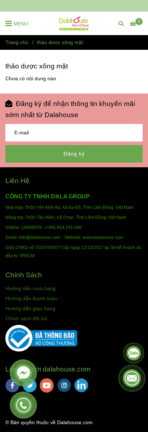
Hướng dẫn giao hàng (30, 308)
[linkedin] (81, 385)
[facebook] (12, 385)
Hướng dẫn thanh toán (31, 298)
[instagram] (64, 385)
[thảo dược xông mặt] (74, 23)
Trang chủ (16, 42)
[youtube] (47, 385)
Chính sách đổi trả (26, 318)
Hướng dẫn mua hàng (30, 288)
